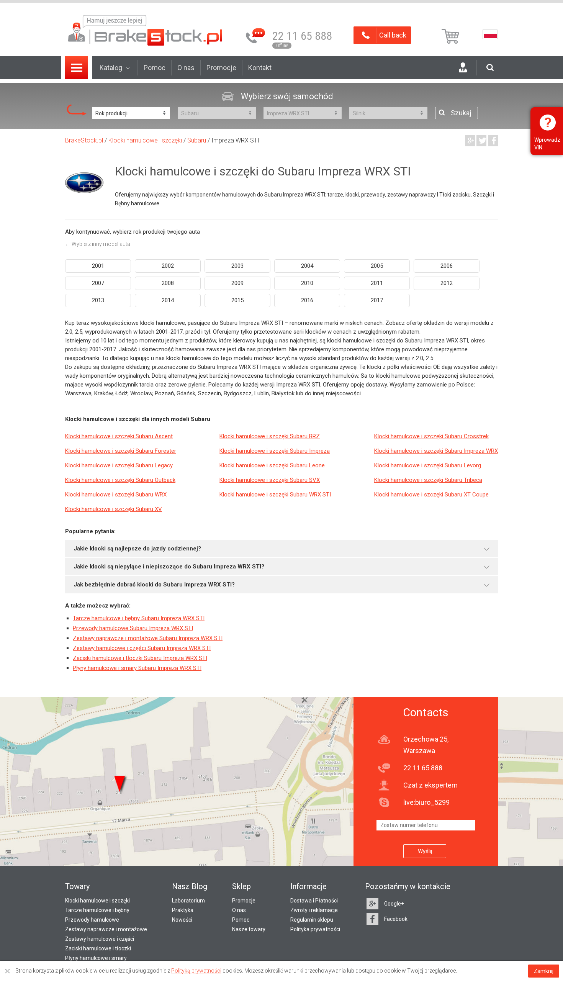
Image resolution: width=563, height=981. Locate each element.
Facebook (396, 919)
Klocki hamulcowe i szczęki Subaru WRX (116, 494)
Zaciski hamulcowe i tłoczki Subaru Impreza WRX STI (140, 658)
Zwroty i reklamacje (314, 910)
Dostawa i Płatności (314, 900)
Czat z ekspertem (430, 785)
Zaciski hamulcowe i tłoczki (98, 948)
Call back (392, 35)
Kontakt (260, 68)
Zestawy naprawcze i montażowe (106, 929)
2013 (98, 300)
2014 (168, 300)
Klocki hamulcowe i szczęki (145, 140)
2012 (446, 283)
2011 (377, 283)
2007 (98, 283)
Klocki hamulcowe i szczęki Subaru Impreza (274, 450)
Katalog (111, 68)
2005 (377, 265)
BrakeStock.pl (84, 140)
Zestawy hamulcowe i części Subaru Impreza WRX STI (142, 648)
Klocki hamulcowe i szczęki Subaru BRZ (269, 436)
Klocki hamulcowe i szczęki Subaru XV (113, 509)
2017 (377, 300)
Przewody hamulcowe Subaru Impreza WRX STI (133, 628)
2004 (307, 265)
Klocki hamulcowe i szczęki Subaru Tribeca (428, 480)
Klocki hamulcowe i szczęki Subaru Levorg (427, 465)
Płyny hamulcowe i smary (96, 958)
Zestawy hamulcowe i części (99, 939)
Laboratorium (188, 900)
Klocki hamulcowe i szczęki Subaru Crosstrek (431, 436)
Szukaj (461, 113)
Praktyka (182, 910)
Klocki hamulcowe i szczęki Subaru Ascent (119, 436)
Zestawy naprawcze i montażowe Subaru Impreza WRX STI (148, 638)
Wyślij (425, 851)
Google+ (394, 904)
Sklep (241, 886)
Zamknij (543, 971)
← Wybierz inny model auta (97, 244)
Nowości (182, 920)
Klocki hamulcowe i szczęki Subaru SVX (269, 480)
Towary (77, 886)
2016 (307, 300)
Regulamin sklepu (311, 920)
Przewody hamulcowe (92, 920)
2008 (168, 283)
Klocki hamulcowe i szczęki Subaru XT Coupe (431, 494)
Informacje (308, 886)
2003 (237, 265)
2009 (237, 283)
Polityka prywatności (315, 929)
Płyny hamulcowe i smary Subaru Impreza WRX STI (137, 668)
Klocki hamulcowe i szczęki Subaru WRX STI (275, 494)
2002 (168, 265)
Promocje (221, 68)
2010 (307, 283)
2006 (446, 265)
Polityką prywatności (196, 971)
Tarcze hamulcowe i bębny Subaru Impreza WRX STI (139, 618)
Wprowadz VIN (547, 144)
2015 (237, 300)
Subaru (196, 140)
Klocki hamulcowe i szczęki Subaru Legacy (119, 465)
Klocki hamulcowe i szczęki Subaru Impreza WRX (436, 450)
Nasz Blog (189, 886)
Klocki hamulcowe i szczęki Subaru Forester (120, 450)
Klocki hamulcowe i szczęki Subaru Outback (120, 480)
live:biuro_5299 (426, 802)
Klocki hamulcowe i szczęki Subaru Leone (272, 465)
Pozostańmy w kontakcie (407, 886)
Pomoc (154, 68)
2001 (98, 265)
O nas (186, 68)
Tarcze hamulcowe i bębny (97, 910)
